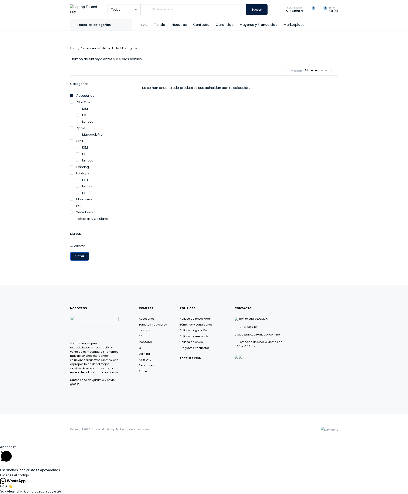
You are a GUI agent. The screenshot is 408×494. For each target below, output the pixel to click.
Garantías (224, 24)
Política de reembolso (195, 336)
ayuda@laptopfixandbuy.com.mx (257, 335)
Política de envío (191, 342)
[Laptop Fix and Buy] (84, 9)
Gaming (82, 167)
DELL (85, 108)
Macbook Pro (92, 134)
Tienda (159, 24)
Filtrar (79, 256)
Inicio (143, 24)
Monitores (84, 199)
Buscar (256, 9)
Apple (80, 128)
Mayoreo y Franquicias (258, 24)
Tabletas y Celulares (92, 218)
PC (78, 205)
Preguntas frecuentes (195, 348)
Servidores (84, 212)
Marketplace (294, 24)
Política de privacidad (195, 319)
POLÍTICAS (188, 308)
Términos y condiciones (196, 325)
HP (84, 115)
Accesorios (85, 95)
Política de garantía (193, 330)
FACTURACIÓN (190, 358)
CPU (79, 141)
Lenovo (88, 121)
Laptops (82, 173)
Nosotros (179, 24)
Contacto (201, 24)
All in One (83, 102)
